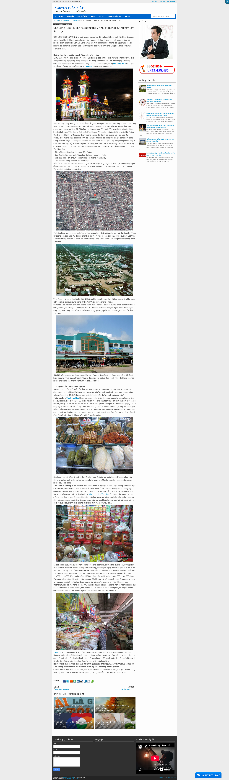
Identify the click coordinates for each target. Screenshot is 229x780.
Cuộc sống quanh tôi (59, 24)
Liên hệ (162, 1)
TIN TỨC (101, 16)
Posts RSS (162, 777)
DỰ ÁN (93, 16)
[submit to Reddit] (88, 681)
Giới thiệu (155, 1)
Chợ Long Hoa (72, 398)
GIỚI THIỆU (70, 16)
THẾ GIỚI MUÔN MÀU (115, 16)
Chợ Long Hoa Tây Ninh (99, 494)
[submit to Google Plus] (71, 681)
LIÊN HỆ (127, 16)
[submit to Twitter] (67, 681)
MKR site (75, 778)
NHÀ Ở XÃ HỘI (82, 16)
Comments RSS (171, 777)
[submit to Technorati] (92, 681)
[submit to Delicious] (81, 681)
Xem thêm (170, 1)
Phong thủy (68, 24)
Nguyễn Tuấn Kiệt (69, 7)
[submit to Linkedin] (85, 681)
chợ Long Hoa (119, 63)
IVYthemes (68, 778)
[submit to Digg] (78, 681)
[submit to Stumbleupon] (74, 681)
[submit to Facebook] (64, 681)
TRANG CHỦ (59, 16)
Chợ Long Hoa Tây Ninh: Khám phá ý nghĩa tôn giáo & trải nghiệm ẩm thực (93, 29)
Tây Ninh (88, 66)
